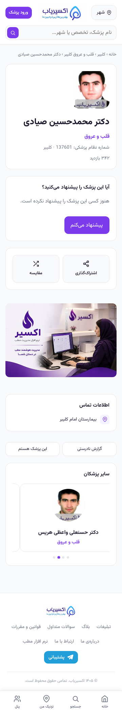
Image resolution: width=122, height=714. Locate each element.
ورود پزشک (18, 12)
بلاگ (86, 626)
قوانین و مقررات (26, 626)
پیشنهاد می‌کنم (86, 225)
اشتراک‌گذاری (86, 273)
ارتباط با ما (64, 641)
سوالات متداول (61, 626)
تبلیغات (104, 626)
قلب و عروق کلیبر (79, 54)
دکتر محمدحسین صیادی (39, 54)
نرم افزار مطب (35, 641)
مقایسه (35, 273)
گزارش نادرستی (89, 449)
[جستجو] (13, 33)
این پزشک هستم (32, 449)
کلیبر (101, 54)
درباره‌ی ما (90, 641)
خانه (113, 54)
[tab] (68, 557)
